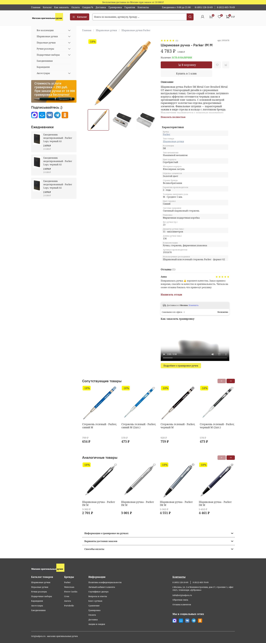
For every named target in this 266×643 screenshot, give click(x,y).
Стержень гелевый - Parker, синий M (99, 425)
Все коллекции (45, 30)
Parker (166, 134)
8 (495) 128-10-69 (204, 7)
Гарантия (129, 7)
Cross (66, 596)
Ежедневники (45, 60)
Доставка (101, 7)
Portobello (69, 605)
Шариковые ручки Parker (136, 30)
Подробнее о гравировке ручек (181, 365)
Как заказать (61, 7)
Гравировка (115, 7)
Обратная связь (180, 599)
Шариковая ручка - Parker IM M (98, 503)
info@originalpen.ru (182, 595)
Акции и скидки (96, 624)
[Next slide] (152, 73)
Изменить (194, 305)
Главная (35, 7)
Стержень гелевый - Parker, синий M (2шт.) (138, 425)
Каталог (47, 7)
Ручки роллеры (45, 48)
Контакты (143, 7)
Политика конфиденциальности (105, 582)
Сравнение (94, 605)
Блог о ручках (95, 601)
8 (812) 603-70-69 (226, 7)
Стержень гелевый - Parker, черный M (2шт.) (217, 425)
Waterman (69, 587)
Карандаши (43, 66)
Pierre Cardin (70, 591)
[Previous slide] (92, 73)
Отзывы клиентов (181, 604)
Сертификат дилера (98, 591)
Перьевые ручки (46, 42)
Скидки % (87, 7)
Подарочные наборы (48, 54)
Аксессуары (43, 73)
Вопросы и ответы (97, 596)
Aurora (67, 601)
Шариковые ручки (106, 30)
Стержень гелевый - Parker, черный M (178, 425)
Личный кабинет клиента (101, 587)
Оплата (75, 7)
